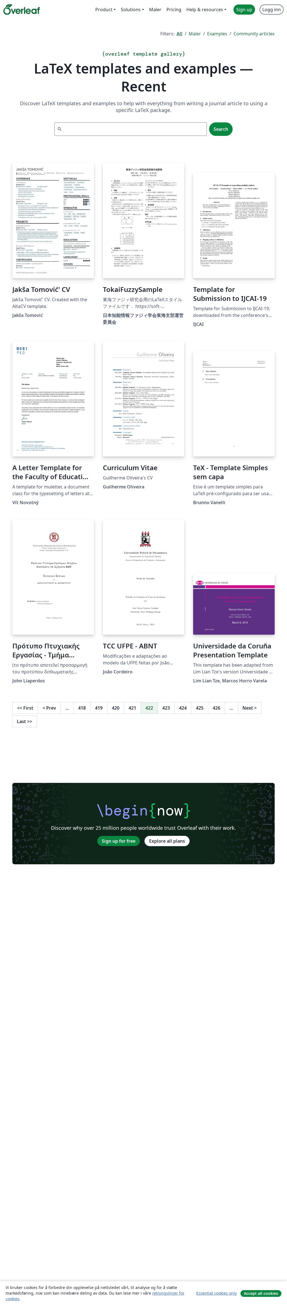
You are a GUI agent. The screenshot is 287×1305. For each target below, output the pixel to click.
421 (132, 708)
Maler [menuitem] (155, 9)
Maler (195, 34)
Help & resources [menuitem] (204, 9)
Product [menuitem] (103, 9)
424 (183, 708)
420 (115, 708)
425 (199, 708)
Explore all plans (167, 841)
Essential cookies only (216, 1293)
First (25, 708)
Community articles (254, 34)
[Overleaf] (21, 9)
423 (166, 708)
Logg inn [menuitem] (271, 9)
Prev (49, 708)
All (179, 34)
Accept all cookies (261, 1293)
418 (82, 708)
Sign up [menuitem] (244, 9)
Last (24, 721)
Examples (217, 34)
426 (216, 708)
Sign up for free (118, 841)
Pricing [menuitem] (173, 9)
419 (99, 708)
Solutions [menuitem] (131, 9)
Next (249, 708)
